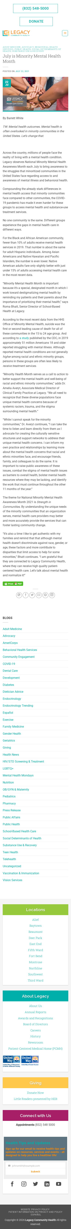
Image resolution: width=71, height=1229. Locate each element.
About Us (35, 1006)
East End (35, 944)
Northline (35, 968)
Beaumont (36, 932)
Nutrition (8, 782)
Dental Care (10, 670)
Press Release (12, 810)
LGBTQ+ (8, 768)
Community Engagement (19, 657)
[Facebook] (26, 595)
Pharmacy (9, 803)
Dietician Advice (13, 691)
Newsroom (35, 1042)
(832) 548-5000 (35, 8)
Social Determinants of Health (22, 838)
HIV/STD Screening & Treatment (23, 761)
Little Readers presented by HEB (35, 1099)
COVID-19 (9, 664)
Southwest (35, 974)
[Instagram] (24, 1184)
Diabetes (8, 685)
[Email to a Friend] (39, 595)
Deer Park (35, 938)
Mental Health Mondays (18, 775)
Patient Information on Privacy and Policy (35, 1212)
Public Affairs (11, 817)
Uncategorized (12, 866)
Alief (35, 919)
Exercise (8, 719)
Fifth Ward (35, 950)
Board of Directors (35, 1024)
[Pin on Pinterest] (45, 595)
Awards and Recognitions (35, 1018)
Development (11, 678)
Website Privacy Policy (35, 1209)
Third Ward (35, 980)
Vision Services (12, 880)
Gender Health (12, 733)
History (35, 1036)
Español (8, 712)
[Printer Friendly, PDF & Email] (13, 583)
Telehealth (9, 859)
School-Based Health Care (19, 831)
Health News (11, 754)
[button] (65, 33)
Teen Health (10, 852)
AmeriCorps (10, 643)
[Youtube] (58, 1184)
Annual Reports (35, 1012)
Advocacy (9, 636)
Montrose (35, 962)
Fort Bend (35, 956)
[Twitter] (32, 595)
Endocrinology (12, 698)
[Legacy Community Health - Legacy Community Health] (16, 33)
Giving (7, 747)
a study (24, 338)
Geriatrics (9, 740)
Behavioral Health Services (20, 650)
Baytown (35, 925)
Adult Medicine (12, 629)
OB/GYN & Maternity (16, 789)
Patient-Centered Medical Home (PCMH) (35, 1048)
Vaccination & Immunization (21, 873)
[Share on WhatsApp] (19, 595)
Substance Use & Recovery (20, 845)
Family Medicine (13, 726)
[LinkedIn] (52, 595)
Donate (36, 21)
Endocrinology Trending (18, 705)
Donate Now (35, 1092)
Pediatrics (9, 796)
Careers (35, 1030)
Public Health (11, 824)
